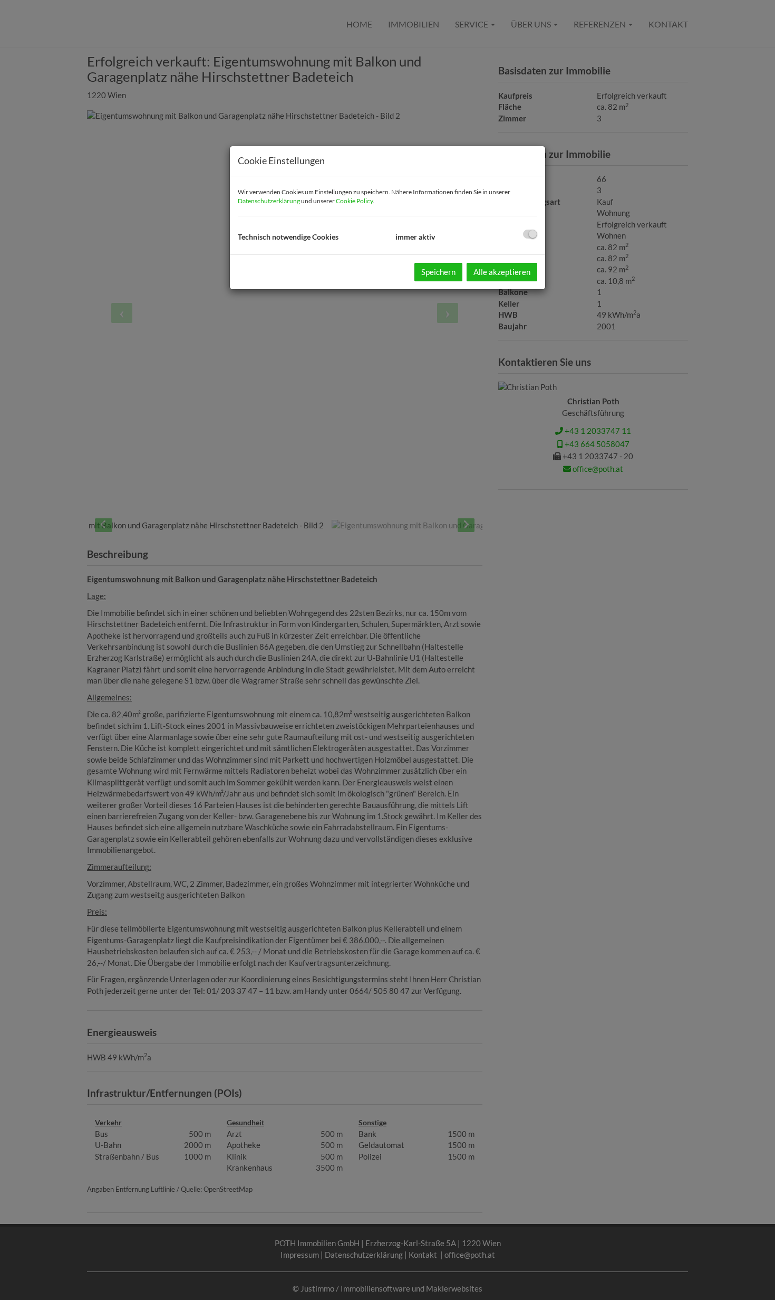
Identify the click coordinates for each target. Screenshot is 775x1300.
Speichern (438, 272)
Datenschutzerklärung (269, 201)
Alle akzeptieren (501, 272)
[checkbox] (530, 234)
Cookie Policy (354, 201)
